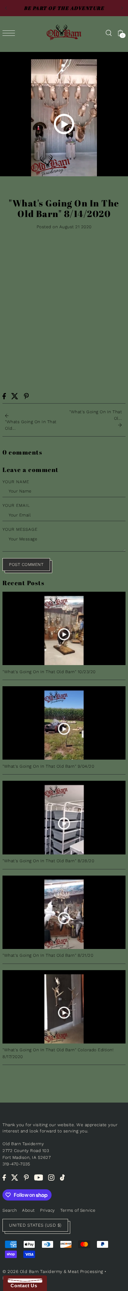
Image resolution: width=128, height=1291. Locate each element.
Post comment (26, 564)
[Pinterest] (26, 1177)
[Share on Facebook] (4, 396)
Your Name (15, 481)
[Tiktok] (62, 1177)
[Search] (108, 32)
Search (9, 1210)
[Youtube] (38, 1177)
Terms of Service (77, 1210)
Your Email (16, 505)
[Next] (121, 8)
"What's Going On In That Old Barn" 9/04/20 (48, 766)
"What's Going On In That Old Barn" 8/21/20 (47, 955)
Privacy (47, 1210)
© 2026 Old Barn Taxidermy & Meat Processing (52, 1271)
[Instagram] (51, 1177)
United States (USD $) (35, 1225)
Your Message (20, 529)
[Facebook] (4, 1177)
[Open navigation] (10, 33)
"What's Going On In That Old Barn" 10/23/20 (49, 671)
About (28, 1210)
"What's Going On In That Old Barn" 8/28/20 (48, 860)
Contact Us (22, 1285)
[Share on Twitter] (14, 396)
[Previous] (6, 8)
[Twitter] (14, 1177)
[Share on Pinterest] (26, 396)
